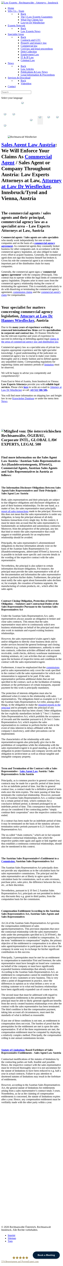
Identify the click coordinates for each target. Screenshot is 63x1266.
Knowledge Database (23, 398)
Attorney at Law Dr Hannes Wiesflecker (27, 318)
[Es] (57, 123)
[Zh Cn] (23, 123)
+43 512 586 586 (38, 390)
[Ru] (5, 131)
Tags (10, 1241)
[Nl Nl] (5, 123)
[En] (40, 123)
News (4, 401)
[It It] (14, 123)
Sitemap (12, 1238)
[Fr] (49, 123)
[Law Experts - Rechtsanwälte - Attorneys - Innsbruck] (29, 2)
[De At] (31, 123)
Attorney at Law (31, 183)
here (26, 387)
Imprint (11, 1235)
